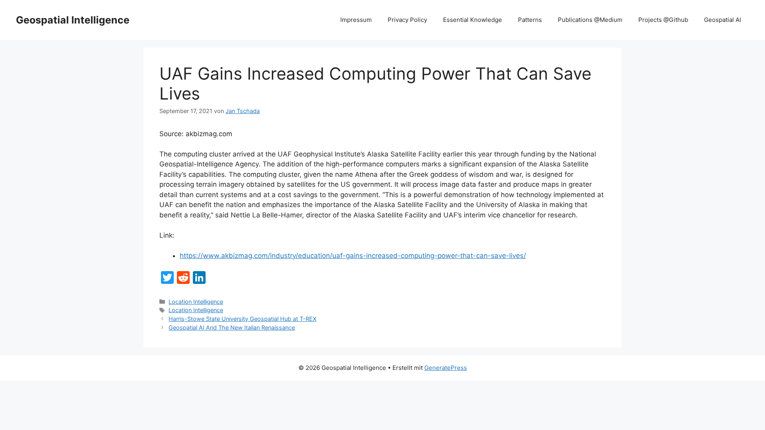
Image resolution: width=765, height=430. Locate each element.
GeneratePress (445, 367)
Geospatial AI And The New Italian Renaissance (232, 327)
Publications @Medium (590, 19)
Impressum (356, 19)
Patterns (530, 19)
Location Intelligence (196, 301)
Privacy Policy (407, 19)
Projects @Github (663, 19)
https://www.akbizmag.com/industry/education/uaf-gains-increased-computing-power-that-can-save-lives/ (353, 256)
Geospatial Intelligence (72, 20)
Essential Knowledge (472, 19)
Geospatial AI (722, 19)
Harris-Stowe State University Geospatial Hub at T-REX (242, 318)
